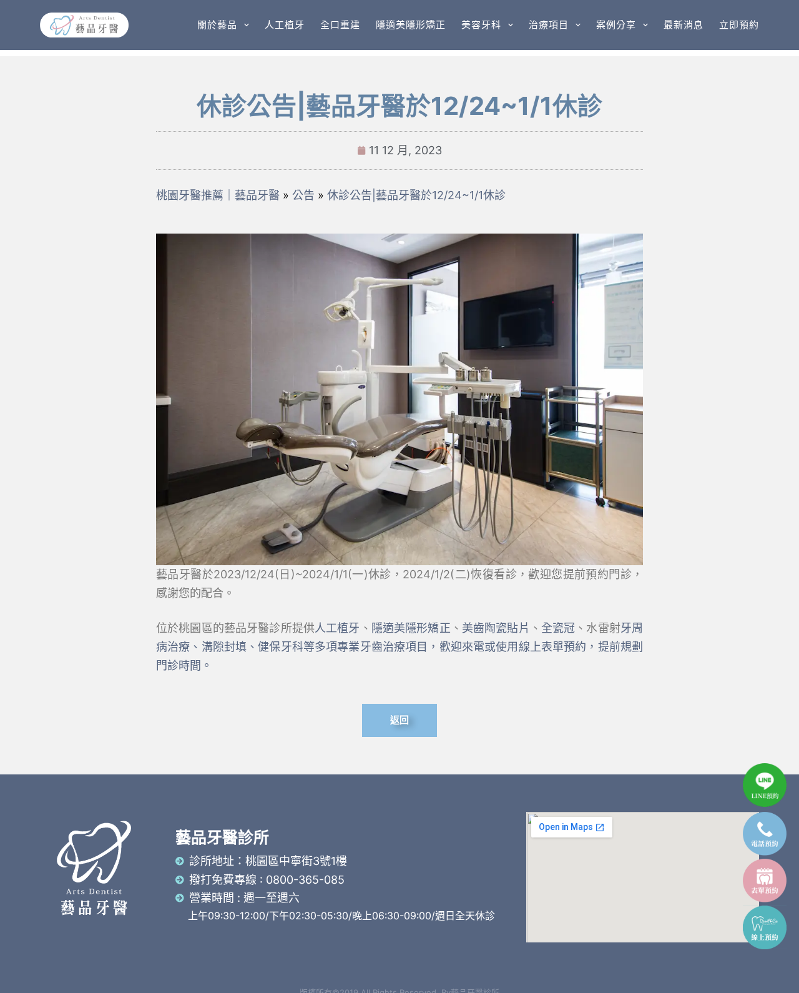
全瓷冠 (558, 628)
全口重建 (340, 25)
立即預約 (739, 25)
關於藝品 (217, 25)
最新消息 (683, 25)
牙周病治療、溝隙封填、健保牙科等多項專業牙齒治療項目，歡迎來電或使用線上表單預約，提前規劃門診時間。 (399, 646)
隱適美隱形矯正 (411, 25)
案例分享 (616, 25)
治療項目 (549, 25)
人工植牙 (285, 25)
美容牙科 (481, 25)
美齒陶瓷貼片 (496, 628)
